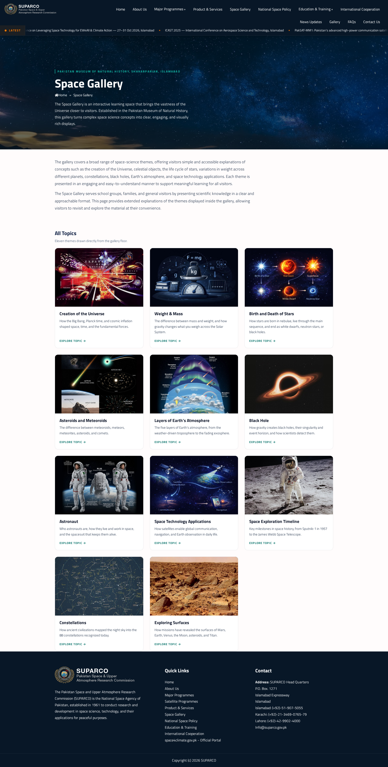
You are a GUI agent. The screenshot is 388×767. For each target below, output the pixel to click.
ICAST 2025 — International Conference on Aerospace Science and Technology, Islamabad (187, 30)
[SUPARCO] (30, 9)
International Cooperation (360, 9)
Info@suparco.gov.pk (271, 727)
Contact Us (371, 21)
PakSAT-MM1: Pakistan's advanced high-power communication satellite (304, 30)
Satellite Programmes (181, 701)
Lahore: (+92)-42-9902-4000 (277, 720)
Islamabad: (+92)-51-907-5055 (279, 707)
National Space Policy (274, 9)
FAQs (352, 21)
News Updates (311, 21)
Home (120, 9)
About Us (140, 9)
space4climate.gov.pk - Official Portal (193, 740)
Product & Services (207, 9)
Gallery (334, 21)
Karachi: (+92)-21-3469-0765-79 (281, 714)
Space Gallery (240, 9)
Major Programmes (168, 9)
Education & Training (315, 9)
